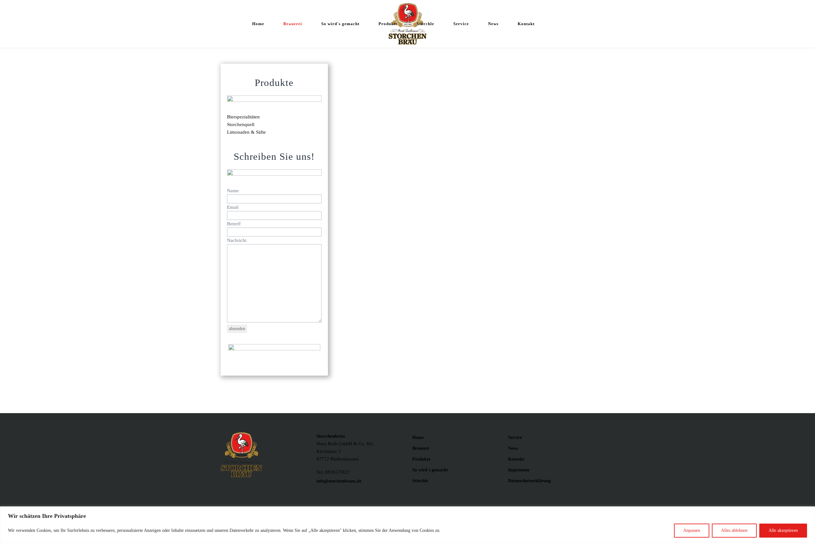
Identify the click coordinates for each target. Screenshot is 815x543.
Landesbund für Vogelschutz (511, 344)
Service (515, 437)
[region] (407, 524)
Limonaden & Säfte (246, 132)
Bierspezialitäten (243, 116)
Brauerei (420, 448)
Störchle (420, 480)
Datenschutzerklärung (529, 480)
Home (418, 437)
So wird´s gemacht (430, 470)
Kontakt (516, 459)
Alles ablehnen (734, 530)
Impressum (518, 470)
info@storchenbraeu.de (338, 481)
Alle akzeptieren (783, 530)
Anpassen (691, 530)
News (513, 448)
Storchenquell (240, 124)
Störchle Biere (488, 337)
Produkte (421, 459)
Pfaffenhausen (440, 375)
